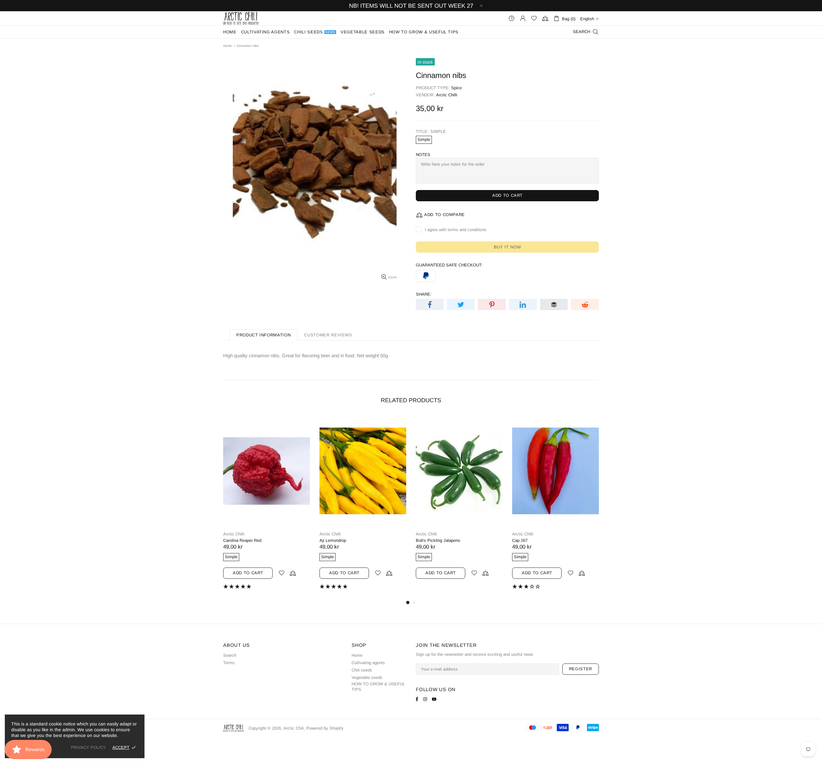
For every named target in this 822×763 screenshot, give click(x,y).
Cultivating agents (368, 662)
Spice (456, 87)
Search (229, 655)
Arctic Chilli (446, 94)
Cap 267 (520, 540)
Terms (229, 662)
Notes (423, 154)
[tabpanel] (266, 507)
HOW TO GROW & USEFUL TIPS (378, 686)
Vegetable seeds (367, 677)
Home (227, 46)
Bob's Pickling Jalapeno (438, 540)
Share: (424, 294)
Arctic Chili (240, 18)
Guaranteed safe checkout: (449, 265)
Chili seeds (362, 670)
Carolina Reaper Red (242, 540)
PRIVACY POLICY (88, 747)
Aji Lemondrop (332, 540)
